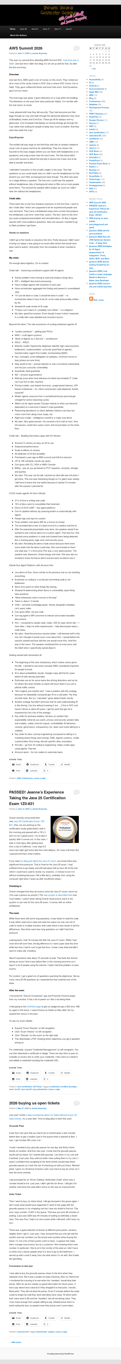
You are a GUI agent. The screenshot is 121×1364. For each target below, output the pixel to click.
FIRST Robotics (96, 113)
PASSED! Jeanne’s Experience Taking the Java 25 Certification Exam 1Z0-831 (37, 797)
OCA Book (94, 151)
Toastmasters (95, 182)
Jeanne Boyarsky (39, 53)
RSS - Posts (98, 300)
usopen (51, 1331)
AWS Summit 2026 (25, 48)
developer (72, 1086)
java (23, 1089)
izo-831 (18, 1089)
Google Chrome (96, 120)
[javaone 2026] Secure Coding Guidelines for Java (99, 264)
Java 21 (34, 28)
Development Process (99, 107)
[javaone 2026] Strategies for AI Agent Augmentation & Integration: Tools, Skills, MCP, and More (100, 252)
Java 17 (46, 28)
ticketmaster (41, 1331)
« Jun (93, 68)
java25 (29, 1089)
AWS (19, 778)
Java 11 (57, 28)
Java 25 (23, 28)
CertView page (34, 1006)
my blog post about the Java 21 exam (38, 860)
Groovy (92, 123)
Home (12, 28)
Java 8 (68, 28)
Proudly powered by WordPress (60, 1353)
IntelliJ (92, 129)
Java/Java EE (23, 1331)
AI (90, 82)
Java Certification (24, 1086)
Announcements (96, 88)
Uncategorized (95, 185)
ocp (34, 1089)
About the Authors (18, 35)
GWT (91, 126)
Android (93, 85)
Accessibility (95, 79)
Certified (64, 1086)
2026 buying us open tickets (34, 1103)
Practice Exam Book (98, 163)
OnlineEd (93, 157)
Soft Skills (94, 173)
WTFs (91, 191)
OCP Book (37, 1086)
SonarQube (94, 176)
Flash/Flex (94, 116)
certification (54, 1086)
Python (92, 166)
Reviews (93, 169)
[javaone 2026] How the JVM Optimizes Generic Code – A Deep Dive (100, 239)
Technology (94, 179)
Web (91, 188)
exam (11, 1089)
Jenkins (92, 145)
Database (93, 104)
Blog (91, 98)
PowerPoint (94, 160)
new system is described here (58, 894)
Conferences (27, 778)
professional (42, 1089)
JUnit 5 (92, 148)
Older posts (15, 1342)
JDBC (91, 141)
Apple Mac (94, 91)
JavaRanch (94, 138)
